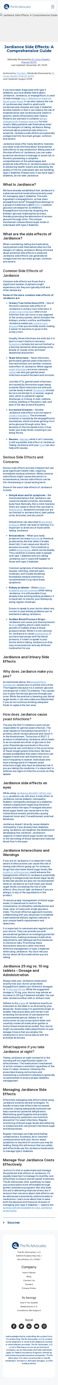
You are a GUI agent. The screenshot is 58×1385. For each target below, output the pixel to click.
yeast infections (18, 369)
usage (22, 1003)
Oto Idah (21, 73)
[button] (29, 1224)
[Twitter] (21, 1326)
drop (14, 625)
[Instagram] (44, 1326)
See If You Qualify (29, 1302)
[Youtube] (36, 1326)
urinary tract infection (21, 311)
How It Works (29, 1272)
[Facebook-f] (14, 1326)
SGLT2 (38, 204)
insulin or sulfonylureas (16, 872)
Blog (29, 1276)
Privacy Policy (29, 1288)
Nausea (24, 439)
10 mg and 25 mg (15, 989)
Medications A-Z (29, 1306)
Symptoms (15, 344)
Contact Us (29, 1280)
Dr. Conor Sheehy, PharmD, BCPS (36, 61)
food (42, 445)
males (12, 372)
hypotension (41, 633)
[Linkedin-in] (29, 1326)
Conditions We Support (29, 1310)
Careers (29, 1284)
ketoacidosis (23, 550)
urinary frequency (19, 415)
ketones (35, 538)
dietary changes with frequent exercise (25, 120)
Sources (13, 1222)
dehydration (16, 509)
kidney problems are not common (27, 589)
